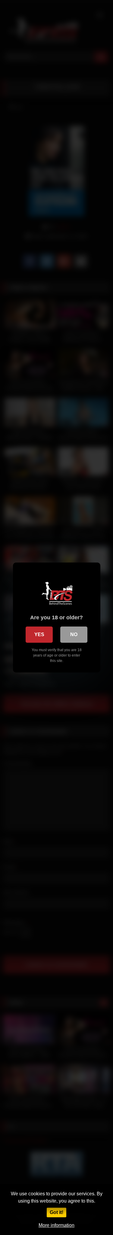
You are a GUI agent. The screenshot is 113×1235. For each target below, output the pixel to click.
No (73, 634)
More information (56, 1225)
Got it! (56, 1212)
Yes (39, 634)
